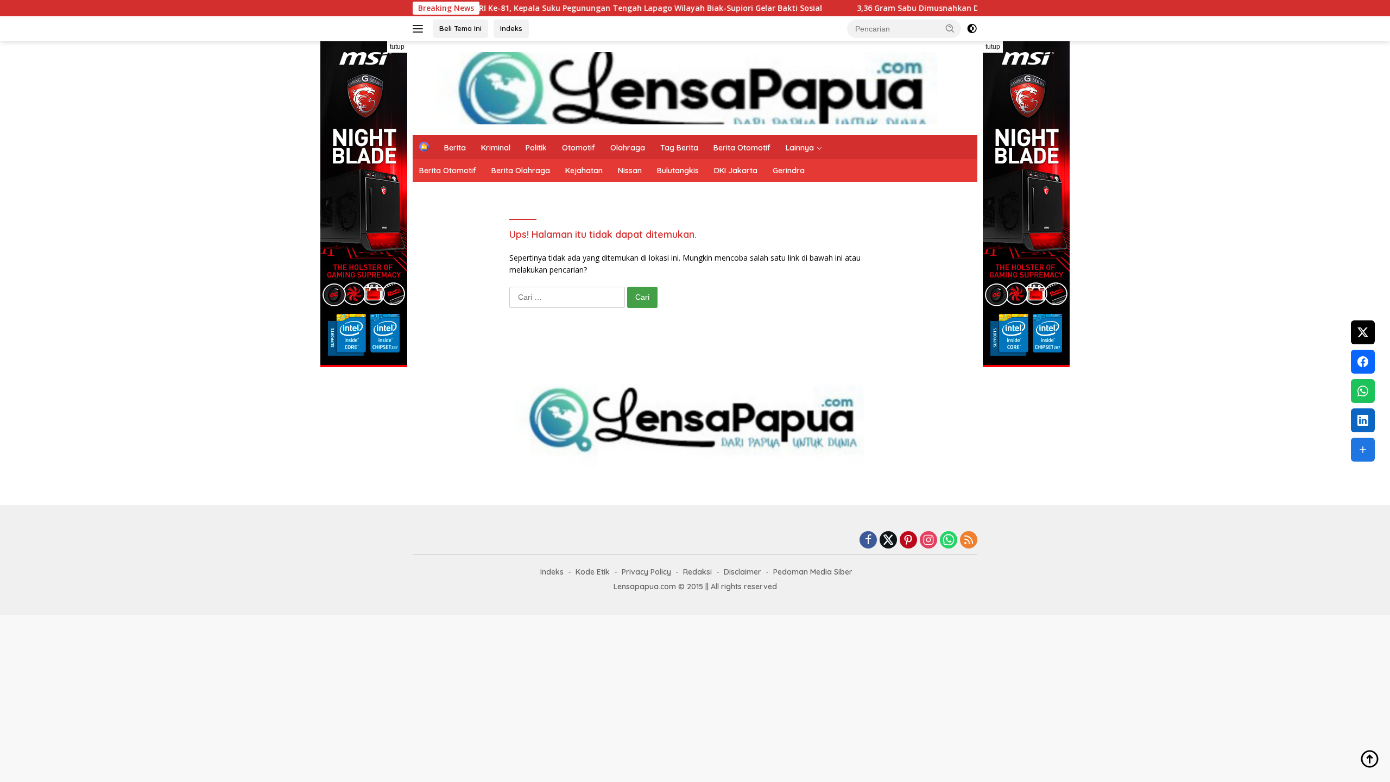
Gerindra (789, 170)
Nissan (630, 170)
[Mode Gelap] (971, 29)
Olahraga (627, 148)
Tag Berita (679, 148)
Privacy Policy (646, 572)
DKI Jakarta (735, 170)
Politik (536, 148)
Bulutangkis (678, 170)
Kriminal (495, 148)
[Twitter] (888, 540)
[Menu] (420, 29)
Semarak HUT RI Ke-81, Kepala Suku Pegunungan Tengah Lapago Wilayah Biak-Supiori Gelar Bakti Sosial (586, 8)
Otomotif (578, 148)
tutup (397, 47)
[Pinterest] (908, 540)
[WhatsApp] (948, 540)
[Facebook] (868, 540)
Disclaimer (742, 572)
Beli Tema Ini (460, 28)
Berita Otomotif (741, 148)
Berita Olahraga (520, 170)
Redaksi (697, 572)
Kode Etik (593, 572)
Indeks (511, 28)
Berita (455, 148)
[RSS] (968, 540)
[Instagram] (928, 540)
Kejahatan (584, 170)
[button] (950, 28)
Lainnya (800, 148)
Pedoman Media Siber (812, 572)
